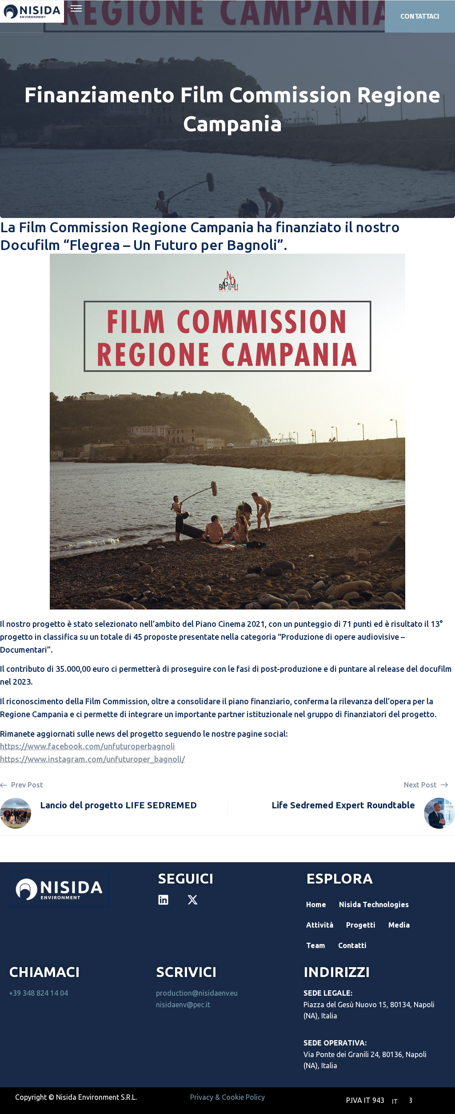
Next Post (421, 785)
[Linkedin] (163, 899)
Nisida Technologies (374, 904)
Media (399, 925)
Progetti (360, 925)
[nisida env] (32, 11)
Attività (319, 925)
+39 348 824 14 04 (38, 993)
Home (316, 904)
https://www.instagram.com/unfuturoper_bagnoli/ (92, 759)
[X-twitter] (192, 899)
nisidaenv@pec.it (183, 1005)
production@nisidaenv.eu (197, 993)
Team (315, 945)
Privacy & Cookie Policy (227, 1097)
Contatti (352, 945)
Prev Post (26, 785)
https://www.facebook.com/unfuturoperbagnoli (87, 746)
